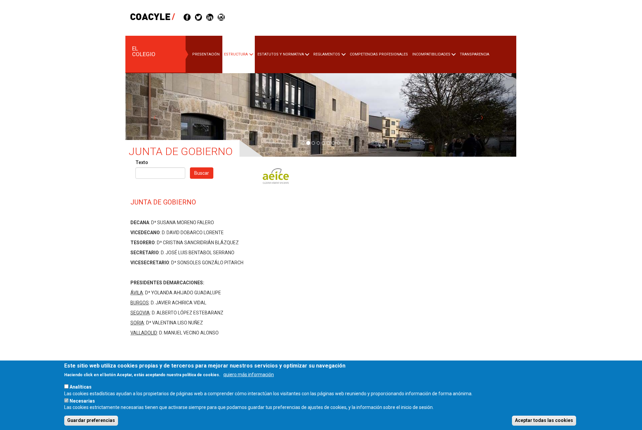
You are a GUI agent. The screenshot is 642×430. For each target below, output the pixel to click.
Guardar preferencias (91, 420)
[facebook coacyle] (187, 16)
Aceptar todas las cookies (544, 420)
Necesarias (82, 400)
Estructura (236, 54)
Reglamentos (326, 54)
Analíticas (81, 386)
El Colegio (143, 51)
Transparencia (474, 54)
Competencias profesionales (379, 54)
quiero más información (248, 374)
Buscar (201, 173)
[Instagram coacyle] (221, 16)
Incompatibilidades (431, 54)
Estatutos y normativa (280, 54)
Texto (141, 162)
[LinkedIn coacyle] (209, 16)
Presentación (206, 54)
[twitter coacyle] (198, 16)
